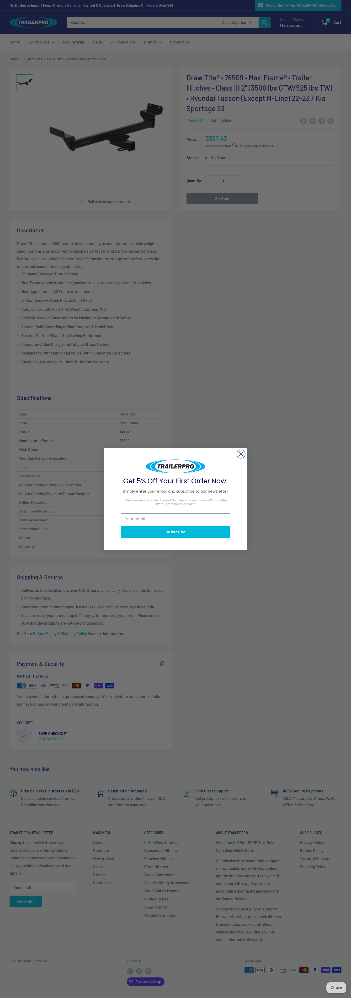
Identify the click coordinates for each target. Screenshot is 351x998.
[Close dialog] (241, 454)
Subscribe (175, 532)
